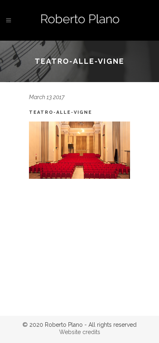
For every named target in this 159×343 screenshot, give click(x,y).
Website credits (79, 332)
